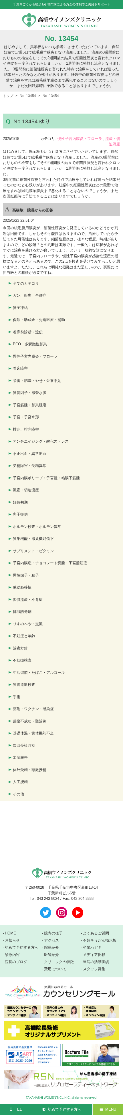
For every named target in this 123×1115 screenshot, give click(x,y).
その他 (18, 794)
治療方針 (20, 648)
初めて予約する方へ (64, 1109)
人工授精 (20, 782)
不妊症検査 (22, 660)
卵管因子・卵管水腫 (29, 393)
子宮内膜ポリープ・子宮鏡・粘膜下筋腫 (46, 478)
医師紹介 (51, 955)
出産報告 (20, 757)
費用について (55, 969)
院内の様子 (53, 933)
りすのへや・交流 (28, 624)
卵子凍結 (20, 308)
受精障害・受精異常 (29, 466)
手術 (16, 697)
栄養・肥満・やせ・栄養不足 (37, 381)
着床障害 (20, 368)
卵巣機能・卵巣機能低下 (33, 538)
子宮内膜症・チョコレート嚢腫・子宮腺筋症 (50, 563)
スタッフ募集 (94, 969)
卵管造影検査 (24, 684)
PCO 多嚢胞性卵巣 (30, 344)
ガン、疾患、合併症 (29, 295)
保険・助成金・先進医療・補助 (39, 320)
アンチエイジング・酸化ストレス (41, 441)
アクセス (51, 940)
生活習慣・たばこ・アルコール (39, 672)
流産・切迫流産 (26, 490)
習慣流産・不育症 (28, 599)
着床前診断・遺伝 (28, 332)
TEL (18, 1109)
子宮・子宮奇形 (26, 417)
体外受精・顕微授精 (29, 770)
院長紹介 (51, 948)
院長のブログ (16, 962)
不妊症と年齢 (24, 636)
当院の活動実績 (96, 962)
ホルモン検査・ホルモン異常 (37, 526)
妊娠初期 (20, 502)
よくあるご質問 (96, 933)
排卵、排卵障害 (26, 429)
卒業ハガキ (92, 948)
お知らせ (12, 940)
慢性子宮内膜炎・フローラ (79, 138)
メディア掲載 (94, 955)
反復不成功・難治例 (29, 721)
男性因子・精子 (26, 575)
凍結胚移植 (22, 587)
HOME (10, 933)
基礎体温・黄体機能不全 (33, 733)
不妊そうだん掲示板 (99, 940)
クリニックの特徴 (59, 962)
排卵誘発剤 (22, 611)
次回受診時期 (24, 745)
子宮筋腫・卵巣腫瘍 (29, 405)
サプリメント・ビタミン (33, 551)
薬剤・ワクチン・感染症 (33, 709)
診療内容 (12, 955)
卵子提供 (20, 514)
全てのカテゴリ (26, 283)
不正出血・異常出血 (29, 453)
